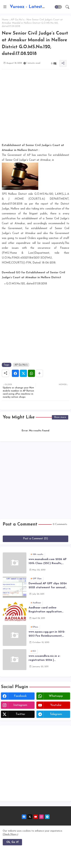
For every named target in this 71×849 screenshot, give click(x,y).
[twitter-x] (29, 816)
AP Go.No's (17, 20)
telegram (56, 714)
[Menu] (5, 7)
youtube (55, 705)
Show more (60, 417)
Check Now (9, 834)
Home (5, 20)
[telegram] (47, 816)
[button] (58, 7)
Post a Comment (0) (35, 538)
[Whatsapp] (31, 373)
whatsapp (56, 696)
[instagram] (41, 816)
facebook (20, 696)
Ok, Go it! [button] (12, 842)
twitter (20, 714)
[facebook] (24, 816)
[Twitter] (23, 373)
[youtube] (35, 816)
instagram (20, 705)
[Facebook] (15, 373)
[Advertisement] (35, 107)
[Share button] (39, 373)
